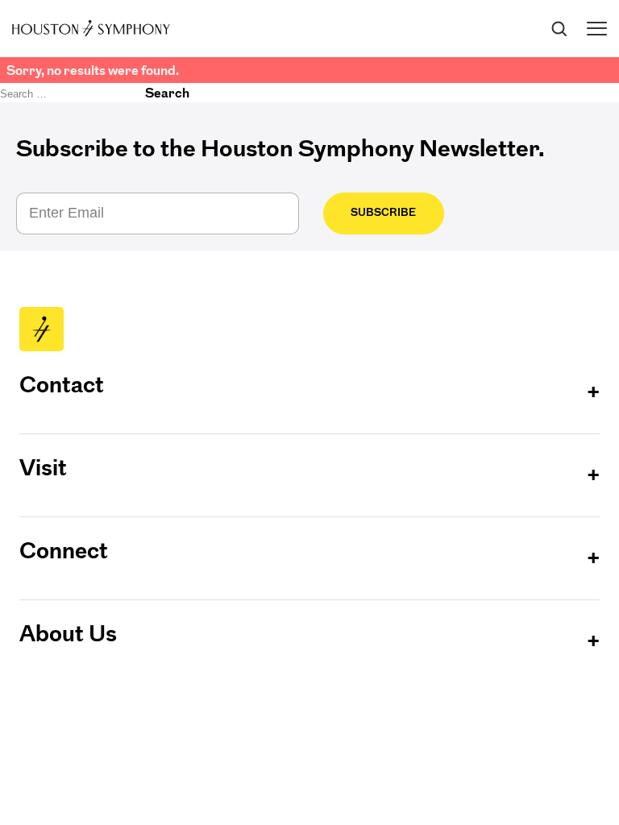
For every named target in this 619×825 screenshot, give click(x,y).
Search (167, 92)
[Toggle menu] (597, 28)
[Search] (558, 28)
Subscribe (383, 212)
